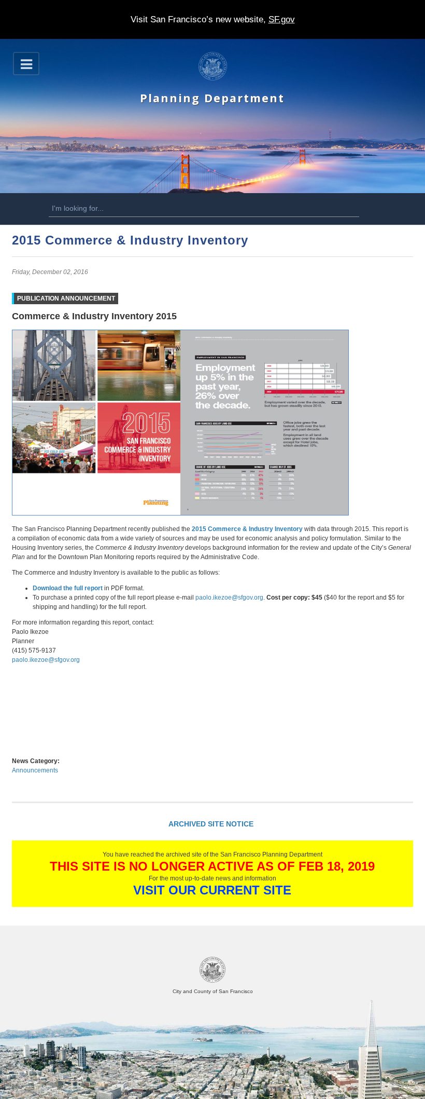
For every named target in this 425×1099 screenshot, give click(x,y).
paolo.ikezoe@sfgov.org (229, 597)
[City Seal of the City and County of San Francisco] (212, 981)
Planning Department (212, 97)
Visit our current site (212, 890)
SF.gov (281, 19)
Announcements (35, 770)
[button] (26, 63)
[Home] (213, 78)
